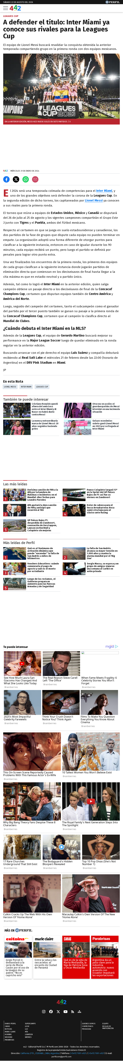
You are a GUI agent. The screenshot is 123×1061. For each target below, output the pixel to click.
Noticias (8, 1029)
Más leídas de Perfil (19, 542)
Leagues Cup (42, 386)
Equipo (105, 1024)
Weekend (8, 1037)
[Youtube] (65, 1011)
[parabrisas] (105, 939)
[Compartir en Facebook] (6, 179)
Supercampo (30, 1024)
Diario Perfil (10, 1024)
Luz (26, 1029)
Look (27, 1026)
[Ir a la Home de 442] (15, 9)
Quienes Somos (88, 1024)
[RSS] (72, 1011)
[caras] (76, 939)
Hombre (8, 1034)
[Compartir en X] (16, 179)
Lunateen (29, 1034)
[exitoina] (18, 939)
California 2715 (27, 1053)
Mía (26, 1032)
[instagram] (43, 1012)
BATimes (28, 1037)
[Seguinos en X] (58, 1012)
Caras (7, 1026)
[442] (61, 1002)
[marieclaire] (47, 939)
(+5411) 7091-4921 (78, 1053)
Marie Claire (10, 1032)
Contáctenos (87, 1026)
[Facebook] (51, 1012)
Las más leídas (15, 484)
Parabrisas (9, 1040)
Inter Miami (26, 386)
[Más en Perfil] (23, 930)
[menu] (5, 8)
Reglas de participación (108, 1027)
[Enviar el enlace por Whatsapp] (25, 179)
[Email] (35, 179)
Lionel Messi (10, 386)
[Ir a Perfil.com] (112, 2)
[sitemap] (79, 1011)
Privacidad (86, 1029)
